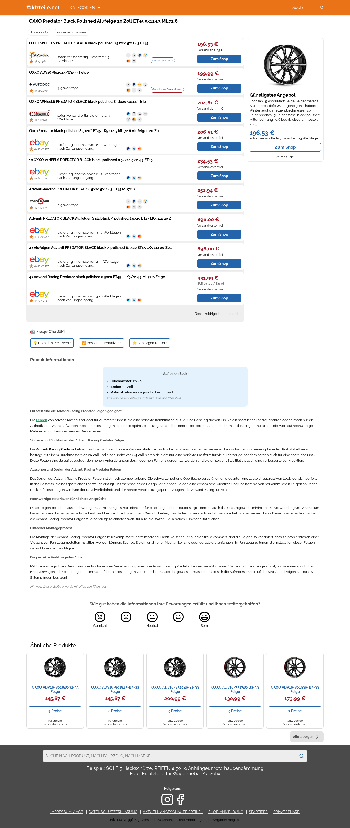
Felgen (41, 420)
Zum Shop (285, 147)
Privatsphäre (286, 812)
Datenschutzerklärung (113, 812)
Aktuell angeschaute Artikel (173, 812)
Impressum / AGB (66, 812)
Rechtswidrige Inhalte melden (218, 314)
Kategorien (82, 7)
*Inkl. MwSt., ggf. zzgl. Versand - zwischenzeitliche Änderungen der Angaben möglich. (175, 820)
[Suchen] (301, 756)
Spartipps (258, 812)
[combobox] (169, 756)
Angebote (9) (39, 32)
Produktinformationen (72, 32)
